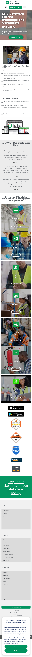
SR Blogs (5, 539)
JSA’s (4, 516)
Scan (4, 525)
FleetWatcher (6, 590)
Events (4, 581)
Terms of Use (6, 587)
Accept (16, 646)
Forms (4, 528)
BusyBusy (5, 593)
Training (5, 513)
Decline (16, 650)
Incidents (5, 522)
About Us (5, 572)
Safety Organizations (8, 557)
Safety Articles (6, 548)
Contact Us (5, 575)
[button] (6, 7)
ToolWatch (5, 596)
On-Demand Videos (8, 554)
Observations (6, 519)
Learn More (16, 226)
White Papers (6, 551)
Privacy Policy (6, 584)
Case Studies (6, 545)
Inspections (5, 510)
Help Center (6, 560)
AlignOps (5, 599)
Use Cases (5, 542)
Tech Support (6, 578)
